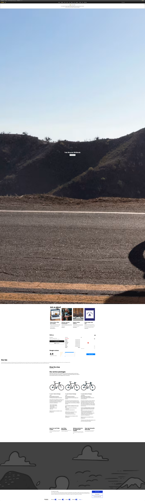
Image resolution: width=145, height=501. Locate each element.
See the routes (86, 328)
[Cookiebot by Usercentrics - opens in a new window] (46, 499)
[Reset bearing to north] (94, 348)
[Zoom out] (94, 347)
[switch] (63, 499)
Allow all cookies (97, 491)
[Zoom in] (94, 346)
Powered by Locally (52, 368)
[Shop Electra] (6, 0)
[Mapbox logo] (82, 348)
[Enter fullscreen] (94, 338)
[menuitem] (59, 2)
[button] (88, 343)
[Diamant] (14, 0)
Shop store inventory (52, 328)
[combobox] (132, 2)
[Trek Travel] (20, 0)
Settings (80, 499)
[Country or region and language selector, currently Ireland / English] (142, 0)
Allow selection (97, 494)
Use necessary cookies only (97, 496)
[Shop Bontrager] (10, 0)
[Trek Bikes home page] (2, 0)
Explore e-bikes (75, 327)
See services (63, 327)
